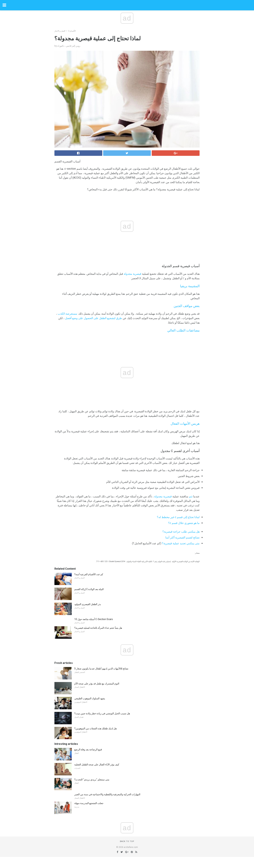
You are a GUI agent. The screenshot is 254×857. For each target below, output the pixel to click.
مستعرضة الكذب (67, 313)
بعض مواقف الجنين (187, 306)
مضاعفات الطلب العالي (183, 330)
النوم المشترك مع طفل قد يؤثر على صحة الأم (96, 683)
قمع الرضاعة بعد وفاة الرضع (88, 749)
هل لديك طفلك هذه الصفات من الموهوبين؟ (95, 728)
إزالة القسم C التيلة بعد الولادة (89, 589)
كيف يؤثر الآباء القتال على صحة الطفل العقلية (96, 764)
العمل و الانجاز (59, 31)
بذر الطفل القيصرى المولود (87, 604)
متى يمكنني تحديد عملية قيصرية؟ (181, 543)
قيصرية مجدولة (132, 273)
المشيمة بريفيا (190, 286)
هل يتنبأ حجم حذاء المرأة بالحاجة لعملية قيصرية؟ (98, 627)
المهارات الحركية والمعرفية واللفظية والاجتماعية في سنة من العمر (107, 794)
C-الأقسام (72, 31)
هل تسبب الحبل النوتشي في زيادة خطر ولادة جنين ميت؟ (102, 713)
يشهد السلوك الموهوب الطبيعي (89, 698)
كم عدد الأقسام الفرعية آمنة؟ (88, 574)
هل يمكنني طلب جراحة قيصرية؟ (181, 531)
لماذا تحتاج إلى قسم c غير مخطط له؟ (178, 517)
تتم (190, 496)
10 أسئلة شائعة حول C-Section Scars (93, 619)
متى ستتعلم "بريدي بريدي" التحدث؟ (91, 779)
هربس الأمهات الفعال (185, 424)
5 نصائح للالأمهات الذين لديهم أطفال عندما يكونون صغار (101, 668)
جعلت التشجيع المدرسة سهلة (89, 803)
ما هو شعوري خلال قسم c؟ (184, 523)
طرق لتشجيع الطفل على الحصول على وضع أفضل (93, 318)
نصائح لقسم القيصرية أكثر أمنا (182, 537)
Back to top (127, 841)
